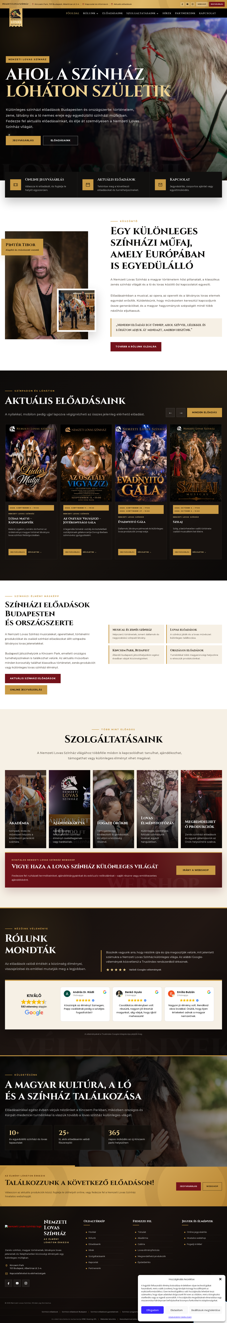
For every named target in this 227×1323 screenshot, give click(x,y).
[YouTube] (187, 4)
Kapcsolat (207, 13)
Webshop (202, 4)
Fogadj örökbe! (194, 1244)
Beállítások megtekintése (205, 1310)
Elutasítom (176, 1310)
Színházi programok (130, 1312)
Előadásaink (112, 13)
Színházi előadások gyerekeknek (104, 1312)
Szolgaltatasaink (141, 13)
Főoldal (72, 13)
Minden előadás (204, 412)
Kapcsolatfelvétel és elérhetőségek (28, 1273)
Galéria (141, 1244)
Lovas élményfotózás (148, 1250)
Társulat (142, 1232)
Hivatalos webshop (196, 1238)
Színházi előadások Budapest (74, 1312)
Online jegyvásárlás (26, 689)
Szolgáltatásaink (97, 1256)
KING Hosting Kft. (89, 1319)
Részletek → (35, 552)
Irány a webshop (196, 870)
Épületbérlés (144, 1262)
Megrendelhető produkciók (152, 1256)
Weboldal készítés (108, 1319)
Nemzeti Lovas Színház (15, 4)
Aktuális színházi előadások (33, 678)
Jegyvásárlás (217, 4)
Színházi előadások (50, 1312)
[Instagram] (192, 4)
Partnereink (185, 13)
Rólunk (89, 13)
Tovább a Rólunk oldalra (135, 346)
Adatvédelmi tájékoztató (180, 1317)
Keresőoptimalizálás (128, 1319)
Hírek (167, 13)
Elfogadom (152, 1310)
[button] (220, 1279)
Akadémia (143, 1238)
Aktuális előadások (123, 4)
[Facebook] (182, 4)
